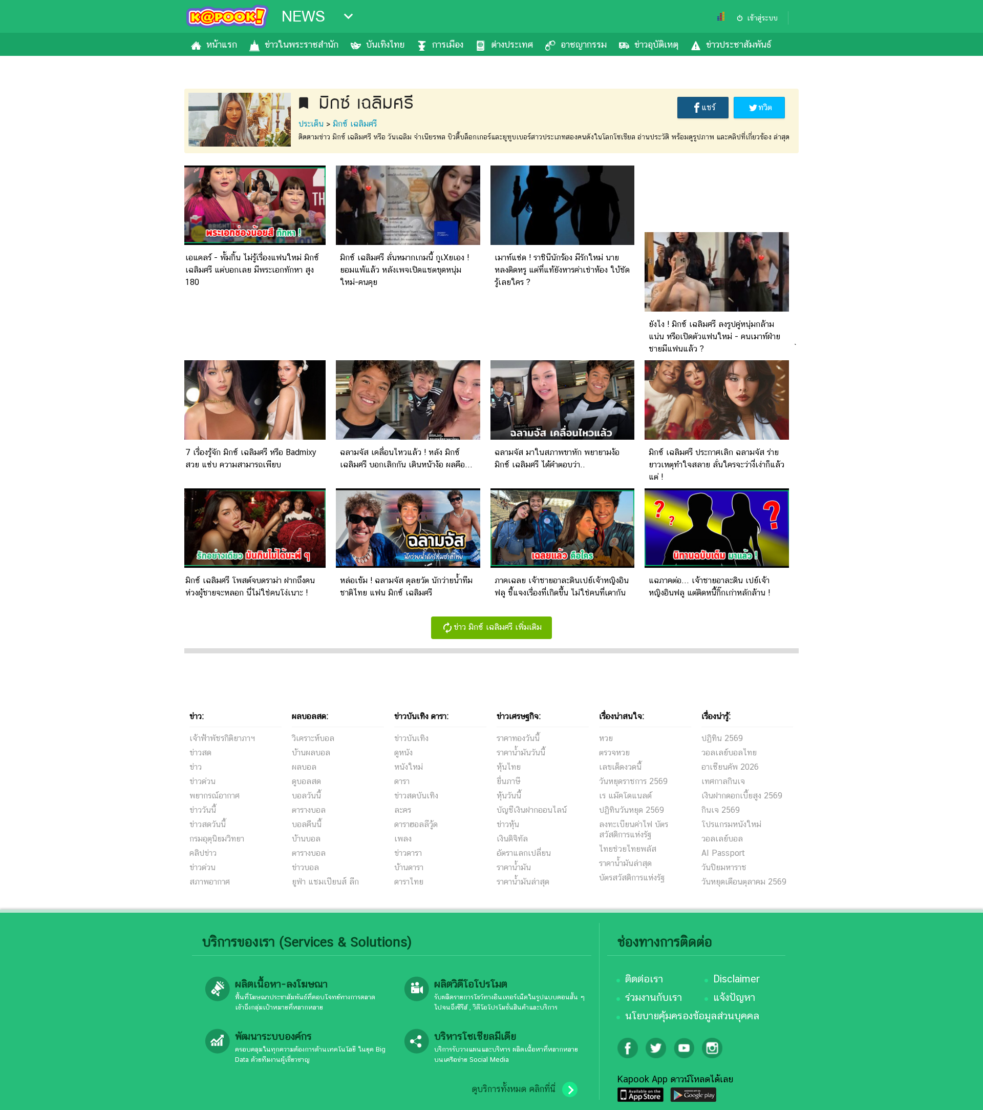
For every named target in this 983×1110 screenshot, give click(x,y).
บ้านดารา (408, 867)
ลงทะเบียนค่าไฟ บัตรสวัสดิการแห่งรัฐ (633, 829)
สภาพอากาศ (209, 882)
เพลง (403, 839)
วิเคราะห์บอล (313, 738)
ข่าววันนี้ (202, 810)
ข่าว (195, 767)
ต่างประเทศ (512, 44)
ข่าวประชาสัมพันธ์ (738, 44)
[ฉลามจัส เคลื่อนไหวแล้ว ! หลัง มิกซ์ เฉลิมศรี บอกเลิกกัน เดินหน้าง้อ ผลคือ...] (408, 437)
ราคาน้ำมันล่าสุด (523, 882)
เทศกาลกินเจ (723, 781)
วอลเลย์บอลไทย (729, 752)
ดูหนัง (403, 752)
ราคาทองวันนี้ (518, 738)
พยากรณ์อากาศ (214, 795)
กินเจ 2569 (720, 810)
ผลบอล (304, 767)
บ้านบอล (306, 839)
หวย (606, 738)
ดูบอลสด (306, 781)
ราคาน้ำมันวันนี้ (521, 752)
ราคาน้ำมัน (514, 867)
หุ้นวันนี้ (509, 795)
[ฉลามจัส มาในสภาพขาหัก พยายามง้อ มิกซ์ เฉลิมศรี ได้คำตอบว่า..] (562, 437)
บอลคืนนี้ (307, 824)
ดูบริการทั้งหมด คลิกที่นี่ (513, 1089)
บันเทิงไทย (385, 44)
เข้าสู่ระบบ (762, 18)
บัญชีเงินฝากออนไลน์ (532, 810)
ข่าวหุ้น (508, 824)
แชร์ (708, 107)
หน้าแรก (221, 44)
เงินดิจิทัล (512, 839)
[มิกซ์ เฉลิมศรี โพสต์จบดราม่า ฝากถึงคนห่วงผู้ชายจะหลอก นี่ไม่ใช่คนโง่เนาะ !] (253, 565)
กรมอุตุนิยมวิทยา (216, 839)
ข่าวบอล (305, 867)
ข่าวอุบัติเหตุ (656, 44)
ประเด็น (311, 124)
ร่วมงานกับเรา (653, 997)
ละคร (402, 810)
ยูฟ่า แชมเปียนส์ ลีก (325, 882)
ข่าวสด (200, 752)
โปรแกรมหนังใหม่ (731, 824)
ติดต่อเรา (644, 979)
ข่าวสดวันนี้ (207, 824)
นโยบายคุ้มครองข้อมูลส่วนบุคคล (692, 1016)
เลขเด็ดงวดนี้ (620, 767)
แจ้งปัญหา (734, 997)
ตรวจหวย (614, 752)
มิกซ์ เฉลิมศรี (355, 124)
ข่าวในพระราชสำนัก (301, 44)
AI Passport (723, 853)
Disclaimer (736, 979)
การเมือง (447, 44)
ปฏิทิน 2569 (722, 738)
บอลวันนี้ (306, 795)
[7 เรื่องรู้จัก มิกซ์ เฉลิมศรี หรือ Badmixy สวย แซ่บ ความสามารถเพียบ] (253, 437)
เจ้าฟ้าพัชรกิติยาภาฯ (222, 738)
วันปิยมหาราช (723, 867)
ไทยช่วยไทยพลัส (627, 849)
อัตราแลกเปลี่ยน (524, 853)
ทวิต (765, 107)
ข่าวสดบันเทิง (416, 795)
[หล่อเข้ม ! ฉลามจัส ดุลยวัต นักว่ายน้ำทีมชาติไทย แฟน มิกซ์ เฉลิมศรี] (408, 565)
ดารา (402, 781)
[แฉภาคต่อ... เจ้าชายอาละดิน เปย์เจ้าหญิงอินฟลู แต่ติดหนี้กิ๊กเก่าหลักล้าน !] (717, 565)
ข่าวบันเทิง (411, 738)
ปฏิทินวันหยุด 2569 (631, 810)
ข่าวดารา (408, 853)
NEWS (303, 16)
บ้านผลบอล (311, 752)
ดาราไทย (408, 882)
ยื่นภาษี (508, 781)
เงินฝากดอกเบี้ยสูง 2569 (741, 795)
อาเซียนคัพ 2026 (730, 767)
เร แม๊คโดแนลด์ (625, 795)
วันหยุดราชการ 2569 (633, 781)
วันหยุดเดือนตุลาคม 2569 (743, 882)
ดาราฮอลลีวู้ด (416, 824)
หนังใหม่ (408, 767)
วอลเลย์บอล (722, 839)
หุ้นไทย (509, 767)
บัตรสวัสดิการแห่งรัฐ (632, 877)
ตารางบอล (309, 810)
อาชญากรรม (584, 44)
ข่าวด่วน (202, 781)
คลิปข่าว (203, 853)
